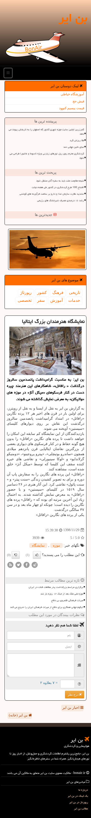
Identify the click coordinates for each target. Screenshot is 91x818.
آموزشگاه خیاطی (72, 94)
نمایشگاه (38, 545)
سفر (41, 300)
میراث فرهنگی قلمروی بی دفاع (67, 600)
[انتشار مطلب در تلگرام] (34, 564)
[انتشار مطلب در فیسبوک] (26, 564)
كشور (42, 292)
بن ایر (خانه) (19, 715)
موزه (56, 545)
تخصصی (25, 300)
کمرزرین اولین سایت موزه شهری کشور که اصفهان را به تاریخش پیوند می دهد (46, 131)
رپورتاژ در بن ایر (78, 802)
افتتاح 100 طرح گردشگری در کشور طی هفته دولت (58, 187)
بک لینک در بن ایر (78, 795)
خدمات (74, 300)
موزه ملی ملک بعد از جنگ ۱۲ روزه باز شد (61, 593)
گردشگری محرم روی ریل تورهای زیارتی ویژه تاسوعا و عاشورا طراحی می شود (47, 155)
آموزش (56, 300)
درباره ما (83, 789)
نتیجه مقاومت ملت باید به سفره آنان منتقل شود (60, 180)
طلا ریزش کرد (77, 140)
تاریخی (74, 292)
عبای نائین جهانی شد (73, 147)
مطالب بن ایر (81, 808)
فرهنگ (57, 292)
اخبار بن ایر (71, 708)
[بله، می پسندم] (37, 555)
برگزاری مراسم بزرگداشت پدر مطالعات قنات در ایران (56, 587)
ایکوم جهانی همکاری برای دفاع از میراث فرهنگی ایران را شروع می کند (46, 607)
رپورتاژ (26, 292)
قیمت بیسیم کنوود (71, 108)
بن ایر (73, 18)
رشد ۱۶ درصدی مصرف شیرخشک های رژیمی (60, 200)
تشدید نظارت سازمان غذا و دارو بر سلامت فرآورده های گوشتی (51, 193)
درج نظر (73, 694)
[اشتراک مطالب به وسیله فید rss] (10, 564)
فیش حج (78, 101)
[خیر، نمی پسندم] (16, 555)
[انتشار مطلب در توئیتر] (18, 564)
